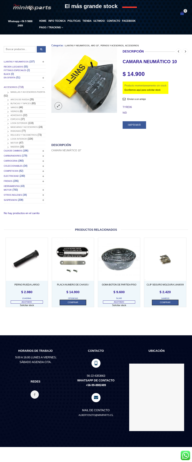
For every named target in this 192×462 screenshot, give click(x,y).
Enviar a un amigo (136, 99)
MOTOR (14, 143)
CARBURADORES (12, 156)
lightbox (58, 106)
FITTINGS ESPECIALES (15, 70)
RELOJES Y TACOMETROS (23, 135)
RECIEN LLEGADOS (13, 67)
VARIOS (14, 107)
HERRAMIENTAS (12, 186)
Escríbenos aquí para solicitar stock (142, 90)
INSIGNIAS (15, 131)
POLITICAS (74, 20)
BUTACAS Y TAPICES (20, 103)
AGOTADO (27, 302)
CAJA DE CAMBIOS (13, 151)
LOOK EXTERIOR (18, 123)
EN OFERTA (9, 77)
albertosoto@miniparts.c (95, 415)
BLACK (7, 74)
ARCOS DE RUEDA (19, 99)
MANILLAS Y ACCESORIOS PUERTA (27, 92)
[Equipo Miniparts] (185, 455)
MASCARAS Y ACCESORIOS (24, 127)
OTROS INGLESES (13, 195)
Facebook (129, 20)
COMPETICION (11, 171)
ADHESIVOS (16, 115)
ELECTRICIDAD (11, 176)
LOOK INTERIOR (18, 139)
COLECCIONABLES (13, 166)
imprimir (134, 125)
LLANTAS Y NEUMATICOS (77, 45)
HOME (42, 20)
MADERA (14, 147)
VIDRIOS (14, 111)
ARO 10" (95, 45)
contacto (113, 20)
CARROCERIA (10, 161)
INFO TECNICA (57, 20)
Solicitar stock (27, 305)
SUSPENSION (10, 200)
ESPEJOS (15, 119)
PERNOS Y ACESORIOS (112, 45)
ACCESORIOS (132, 45)
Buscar (41, 49)
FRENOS (8, 181)
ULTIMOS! (99, 20)
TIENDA (87, 20)
